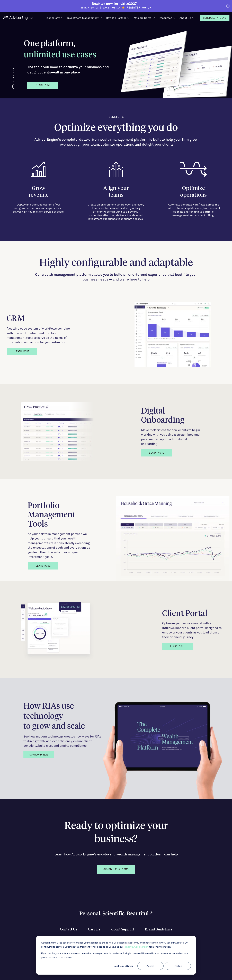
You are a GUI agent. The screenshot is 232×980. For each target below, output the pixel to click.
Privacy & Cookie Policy (136, 946)
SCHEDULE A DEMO (116, 869)
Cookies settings (123, 965)
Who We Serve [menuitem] (142, 17)
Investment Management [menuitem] (83, 17)
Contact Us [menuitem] (68, 929)
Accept (150, 965)
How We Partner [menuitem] (116, 17)
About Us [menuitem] (185, 17)
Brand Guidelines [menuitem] (158, 929)
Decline (178, 965)
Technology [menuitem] (53, 17)
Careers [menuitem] (94, 929)
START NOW (43, 85)
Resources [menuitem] (165, 17)
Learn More (21, 351)
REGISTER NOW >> (139, 8)
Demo (214, 18)
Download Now (39, 755)
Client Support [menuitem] (122, 929)
